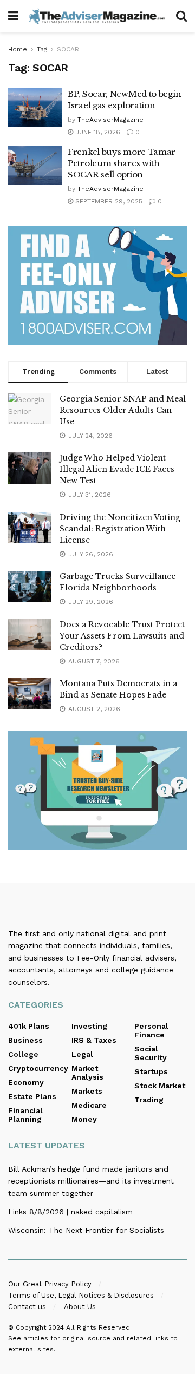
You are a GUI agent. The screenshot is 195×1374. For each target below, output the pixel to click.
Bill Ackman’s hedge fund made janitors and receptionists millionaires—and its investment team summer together (91, 1181)
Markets (87, 1091)
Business (25, 1040)
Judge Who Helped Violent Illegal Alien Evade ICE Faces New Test (117, 469)
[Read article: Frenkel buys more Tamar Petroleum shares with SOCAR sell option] (35, 165)
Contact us (27, 1307)
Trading (149, 1099)
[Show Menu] (13, 16)
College (23, 1054)
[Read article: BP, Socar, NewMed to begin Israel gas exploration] (35, 107)
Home (17, 49)
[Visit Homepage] (97, 16)
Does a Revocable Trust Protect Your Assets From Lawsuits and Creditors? (122, 636)
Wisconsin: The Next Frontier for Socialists (86, 1230)
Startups (151, 1071)
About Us (80, 1307)
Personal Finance (151, 1030)
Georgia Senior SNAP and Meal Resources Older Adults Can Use (123, 410)
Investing (89, 1026)
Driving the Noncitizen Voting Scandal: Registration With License (120, 528)
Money (84, 1119)
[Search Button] (181, 16)
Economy (26, 1082)
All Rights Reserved (98, 1327)
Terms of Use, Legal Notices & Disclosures (81, 1295)
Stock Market (159, 1085)
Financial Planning (25, 1114)
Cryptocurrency (38, 1068)
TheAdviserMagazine (110, 119)
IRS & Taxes (94, 1040)
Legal (82, 1054)
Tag (42, 49)
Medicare (89, 1105)
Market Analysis (87, 1072)
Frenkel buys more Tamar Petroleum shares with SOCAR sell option (122, 163)
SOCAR (68, 49)
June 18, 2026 (96, 132)
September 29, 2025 (107, 201)
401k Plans (28, 1026)
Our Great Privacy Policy (50, 1284)
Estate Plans (32, 1096)
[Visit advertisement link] (97, 285)
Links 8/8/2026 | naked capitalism (70, 1211)
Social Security (150, 1053)
